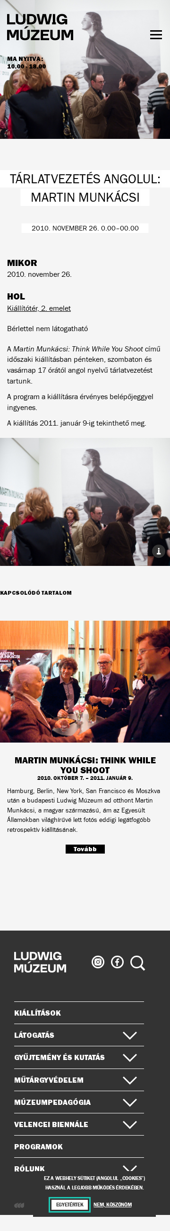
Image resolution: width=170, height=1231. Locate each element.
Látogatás (34, 1035)
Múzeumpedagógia (52, 1102)
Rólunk (29, 1168)
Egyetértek (70, 1205)
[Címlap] (40, 28)
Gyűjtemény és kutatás (59, 1057)
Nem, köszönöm (112, 1205)
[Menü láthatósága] (156, 34)
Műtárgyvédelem (49, 1080)
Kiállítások (37, 1012)
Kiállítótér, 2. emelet (39, 308)
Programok (38, 1146)
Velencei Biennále (51, 1124)
